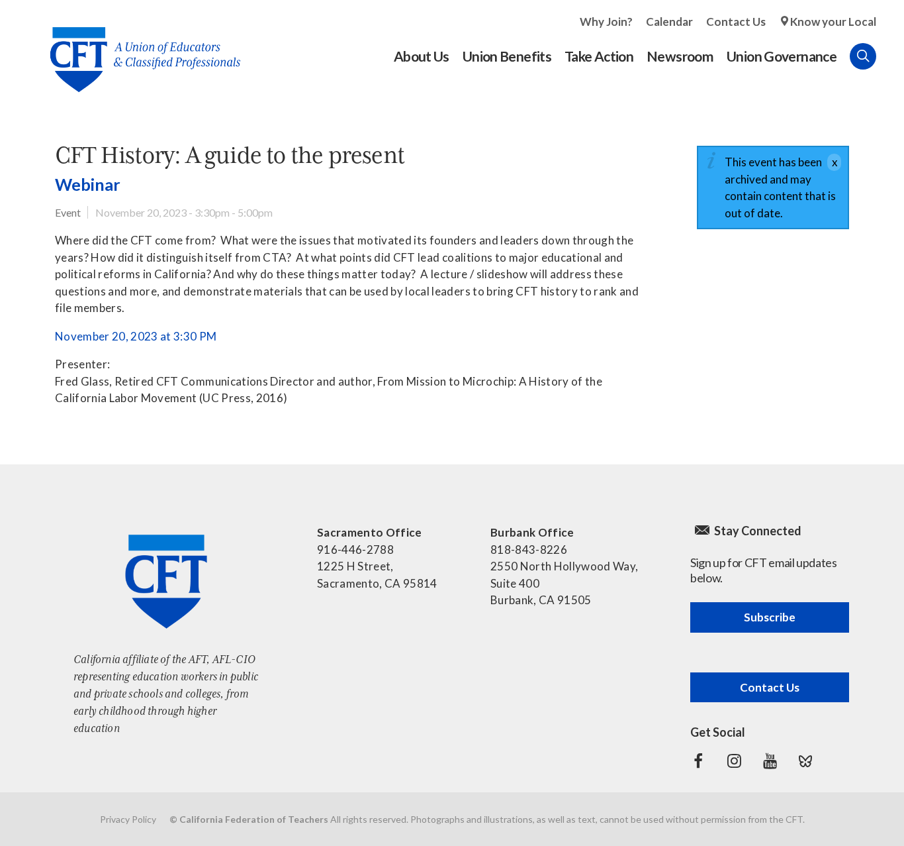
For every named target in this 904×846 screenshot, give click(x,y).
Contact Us (736, 21)
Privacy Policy (128, 819)
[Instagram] (734, 761)
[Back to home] (138, 49)
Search (863, 56)
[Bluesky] (805, 761)
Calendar (669, 21)
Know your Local (833, 21)
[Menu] (889, 56)
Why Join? (606, 21)
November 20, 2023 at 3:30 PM (136, 336)
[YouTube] (770, 761)
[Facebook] (698, 761)
